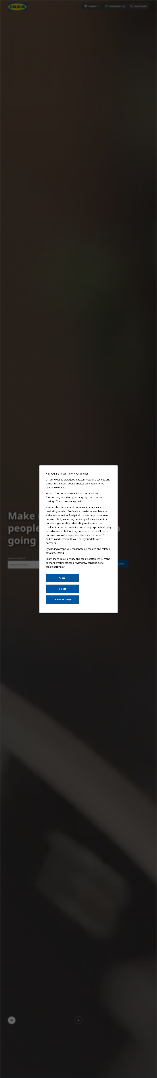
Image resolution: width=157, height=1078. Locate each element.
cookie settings (54, 566)
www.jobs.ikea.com (75, 479)
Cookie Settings (62, 599)
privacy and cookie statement (83, 559)
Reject (62, 588)
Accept (63, 577)
